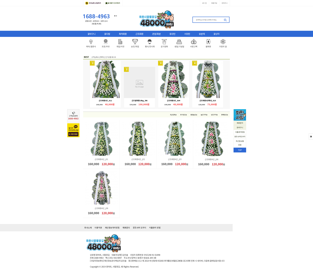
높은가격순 (204, 115)
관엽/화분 (156, 33)
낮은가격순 (214, 115)
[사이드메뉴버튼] (311, 136)
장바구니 (225, 3)
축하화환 (123, 33)
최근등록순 (173, 115)
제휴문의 (240, 123)
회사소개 (88, 227)
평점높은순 (193, 115)
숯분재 (202, 33)
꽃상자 (216, 33)
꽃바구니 (91, 33)
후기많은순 (183, 115)
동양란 (172, 33)
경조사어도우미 (239, 136)
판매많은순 (224, 115)
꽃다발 (107, 33)
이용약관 (98, 227)
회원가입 (214, 3)
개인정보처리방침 (112, 227)
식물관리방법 (240, 132)
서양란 (187, 33)
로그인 (204, 3)
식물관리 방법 (155, 227)
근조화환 (139, 33)
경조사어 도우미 (139, 227)
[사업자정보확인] (97, 260)
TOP (240, 150)
